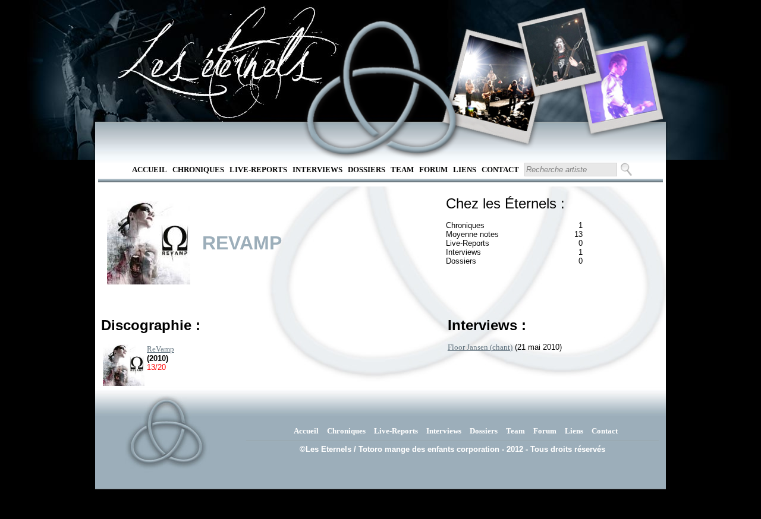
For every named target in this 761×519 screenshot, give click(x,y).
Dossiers (366, 169)
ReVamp (160, 348)
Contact (500, 169)
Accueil (149, 169)
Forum (433, 169)
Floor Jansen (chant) (480, 347)
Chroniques (198, 169)
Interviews (317, 169)
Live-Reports (258, 169)
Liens (464, 169)
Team (402, 169)
